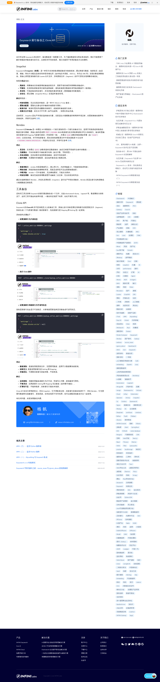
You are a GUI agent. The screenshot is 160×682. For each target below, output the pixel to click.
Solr (124, 350)
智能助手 (128, 379)
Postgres (119, 434)
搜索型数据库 (121, 368)
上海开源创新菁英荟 (124, 372)
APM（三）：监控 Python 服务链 (28, 446)
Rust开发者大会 (128, 479)
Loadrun (132, 612)
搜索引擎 (120, 202)
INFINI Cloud (20, 649)
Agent (133, 276)
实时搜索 (128, 519)
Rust (128, 327)
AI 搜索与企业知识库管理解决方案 (53, 642)
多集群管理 (130, 608)
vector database (135, 431)
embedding (120, 364)
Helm (118, 446)
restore (138, 582)
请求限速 (128, 420)
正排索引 (120, 516)
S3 (117, 401)
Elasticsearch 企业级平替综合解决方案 (54, 649)
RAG (137, 232)
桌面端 (119, 471)
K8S (139, 516)
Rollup (118, 416)
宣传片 (131, 604)
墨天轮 (130, 553)
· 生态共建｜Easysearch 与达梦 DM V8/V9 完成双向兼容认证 (128, 160)
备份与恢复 (120, 261)
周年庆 (136, 457)
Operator (119, 398)
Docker (128, 331)
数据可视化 (130, 593)
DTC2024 (119, 519)
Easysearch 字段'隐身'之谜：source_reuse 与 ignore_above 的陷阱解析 (42, 468)
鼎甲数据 (128, 257)
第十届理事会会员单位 (124, 600)
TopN (125, 416)
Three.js (125, 442)
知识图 (132, 534)
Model (118, 534)
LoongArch (126, 564)
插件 (136, 268)
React (118, 442)
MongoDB (120, 386)
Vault (118, 571)
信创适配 (137, 564)
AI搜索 (136, 217)
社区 (134, 298)
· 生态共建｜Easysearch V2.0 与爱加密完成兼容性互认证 (128, 122)
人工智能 (136, 302)
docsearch (120, 482)
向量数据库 (120, 538)
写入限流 (131, 505)
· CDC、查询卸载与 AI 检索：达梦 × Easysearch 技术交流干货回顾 (128, 146)
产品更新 (120, 228)
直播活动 (127, 405)
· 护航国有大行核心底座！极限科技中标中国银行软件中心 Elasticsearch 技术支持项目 (129, 114)
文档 (38, 118)
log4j (131, 615)
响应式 (138, 449)
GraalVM (127, 294)
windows (138, 412)
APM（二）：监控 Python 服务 (28, 452)
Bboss (118, 246)
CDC (129, 217)
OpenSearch (132, 346)
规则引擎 (126, 283)
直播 (137, 386)
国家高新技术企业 (123, 460)
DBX (118, 220)
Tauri (131, 464)
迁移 (135, 261)
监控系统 (120, 556)
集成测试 (129, 556)
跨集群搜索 (120, 493)
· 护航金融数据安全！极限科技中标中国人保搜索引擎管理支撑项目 (129, 129)
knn (118, 235)
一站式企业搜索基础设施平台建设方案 (55, 653)
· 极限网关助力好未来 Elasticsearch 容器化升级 (128, 88)
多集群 (119, 427)
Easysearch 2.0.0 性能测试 (25, 463)
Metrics (134, 442)
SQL (136, 575)
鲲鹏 (127, 254)
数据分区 (129, 353)
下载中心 (84, 649)
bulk (137, 361)
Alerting (128, 575)
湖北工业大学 (121, 464)
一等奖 (128, 357)
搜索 (134, 291)
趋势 (131, 527)
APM (125, 316)
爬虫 (118, 479)
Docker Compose (122, 335)
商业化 (135, 305)
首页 (83, 9)
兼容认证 (134, 224)
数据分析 (120, 309)
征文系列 (137, 490)
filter (124, 446)
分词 (118, 268)
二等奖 (119, 302)
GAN (125, 534)
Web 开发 (126, 438)
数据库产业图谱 (122, 501)
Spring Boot (135, 427)
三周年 (128, 457)
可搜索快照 (129, 434)
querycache (133, 446)
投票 (134, 324)
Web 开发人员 (121, 468)
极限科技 (120, 457)
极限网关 (126, 206)
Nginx (118, 405)
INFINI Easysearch (22, 642)
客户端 (125, 220)
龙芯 (131, 582)
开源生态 (126, 298)
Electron (127, 471)
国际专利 (120, 357)
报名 (127, 475)
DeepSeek (120, 412)
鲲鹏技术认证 (121, 545)
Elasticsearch (120, 198)
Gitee (127, 324)
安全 (118, 206)
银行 (134, 283)
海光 (124, 582)
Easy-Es (119, 320)
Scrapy (135, 475)
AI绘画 (138, 527)
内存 (124, 527)
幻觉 (118, 276)
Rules (131, 287)
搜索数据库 (135, 512)
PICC (134, 206)
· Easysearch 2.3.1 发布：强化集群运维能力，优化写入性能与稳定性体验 (128, 168)
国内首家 (120, 593)
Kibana (138, 423)
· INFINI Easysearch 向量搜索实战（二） (127, 176)
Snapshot (136, 398)
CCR (134, 228)
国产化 (132, 246)
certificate (129, 412)
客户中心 (84, 642)
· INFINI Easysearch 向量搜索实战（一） (127, 183)
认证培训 (120, 475)
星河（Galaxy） (122, 541)
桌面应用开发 (134, 468)
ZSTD (135, 243)
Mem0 (118, 280)
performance (127, 268)
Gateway (119, 209)
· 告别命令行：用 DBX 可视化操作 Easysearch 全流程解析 (128, 153)
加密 (124, 571)
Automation (120, 383)
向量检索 (129, 232)
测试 (118, 527)
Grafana (124, 401)
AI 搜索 (119, 379)
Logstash (130, 383)
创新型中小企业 (122, 512)
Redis (128, 523)
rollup (125, 394)
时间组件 (120, 453)
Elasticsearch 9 (128, 390)
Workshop (136, 375)
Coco (129, 261)
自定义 (125, 272)
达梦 (126, 224)
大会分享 (120, 608)
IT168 (118, 316)
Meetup (119, 409)
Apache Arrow (121, 604)
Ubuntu (119, 420)
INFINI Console (121, 423)
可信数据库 (131, 578)
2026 (123, 235)
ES (125, 409)
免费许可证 (130, 516)
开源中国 (129, 386)
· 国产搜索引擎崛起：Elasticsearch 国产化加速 (129, 95)
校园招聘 (136, 460)
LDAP (118, 549)
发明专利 (120, 353)
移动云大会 (120, 589)
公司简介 (103, 642)
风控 (124, 287)
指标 (131, 423)
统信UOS (136, 254)
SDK (137, 434)
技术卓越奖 (120, 313)
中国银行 (131, 198)
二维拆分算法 (121, 567)
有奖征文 (129, 486)
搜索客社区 (137, 405)
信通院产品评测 (133, 589)
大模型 (125, 276)
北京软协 (120, 597)
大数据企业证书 (128, 586)
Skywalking (133, 316)
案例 (116, 9)
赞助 (118, 298)
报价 (109, 9)
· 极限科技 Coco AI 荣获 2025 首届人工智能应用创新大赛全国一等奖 (128, 74)
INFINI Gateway (121, 615)
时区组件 (129, 453)
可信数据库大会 (122, 239)
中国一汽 (135, 549)
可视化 (133, 220)
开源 (125, 246)
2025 (136, 364)
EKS (129, 490)
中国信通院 (132, 538)
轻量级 (135, 327)
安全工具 (133, 571)
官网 (118, 438)
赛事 (118, 305)
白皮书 (119, 497)
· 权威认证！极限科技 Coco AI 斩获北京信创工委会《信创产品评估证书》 (129, 138)
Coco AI (127, 209)
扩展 (133, 272)
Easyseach (120, 486)
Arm (118, 586)
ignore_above (121, 346)
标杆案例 (133, 541)
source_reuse (129, 342)
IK (139, 265)
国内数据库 (120, 553)
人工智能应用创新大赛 (124, 361)
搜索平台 (120, 254)
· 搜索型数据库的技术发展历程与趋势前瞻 (129, 81)
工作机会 (103, 653)
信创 (134, 213)
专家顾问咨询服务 (22, 657)
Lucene (119, 294)
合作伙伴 (103, 649)
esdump (119, 342)
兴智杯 (127, 302)
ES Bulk (124, 431)
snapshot (126, 265)
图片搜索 (120, 575)
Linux (118, 564)
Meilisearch (120, 327)
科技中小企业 (132, 493)
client (126, 427)
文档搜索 (129, 482)
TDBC (138, 235)
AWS (118, 350)
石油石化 (120, 324)
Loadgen (126, 549)
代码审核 (135, 320)
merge (119, 390)
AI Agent (133, 280)
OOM (134, 523)
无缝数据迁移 (121, 612)
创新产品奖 (132, 313)
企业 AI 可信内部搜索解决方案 (52, 646)
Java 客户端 (120, 250)
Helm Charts (120, 560)
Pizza (135, 471)
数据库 (119, 224)
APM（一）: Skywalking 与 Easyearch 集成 (31, 457)
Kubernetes (134, 394)
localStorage (128, 449)
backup (137, 339)
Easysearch (24, 46)
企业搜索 (133, 409)
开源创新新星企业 (123, 375)
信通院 (131, 235)
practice (119, 449)
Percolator (120, 291)
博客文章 (84, 653)
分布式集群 (120, 505)
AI (138, 272)
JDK (134, 294)
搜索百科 (120, 331)
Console (130, 250)
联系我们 (103, 646)
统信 (118, 582)
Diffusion (132, 530)
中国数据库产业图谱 (124, 243)
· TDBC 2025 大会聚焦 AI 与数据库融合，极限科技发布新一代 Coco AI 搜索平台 (129, 66)
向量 (133, 265)
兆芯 (139, 560)
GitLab (127, 320)
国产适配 (131, 560)
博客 (18, 19)
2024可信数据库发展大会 (125, 508)
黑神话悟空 (120, 490)
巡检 (127, 228)
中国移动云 (133, 567)
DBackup (119, 257)
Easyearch (132, 350)
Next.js (135, 438)
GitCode (138, 390)
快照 (118, 265)
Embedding (120, 578)
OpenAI (129, 364)
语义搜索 (120, 232)
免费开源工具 (21, 653)
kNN (118, 283)
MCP (125, 280)
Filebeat (133, 416)
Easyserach (133, 335)
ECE (118, 431)
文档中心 (84, 646)
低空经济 (126, 305)
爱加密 (138, 202)
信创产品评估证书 (123, 213)
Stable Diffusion (121, 530)
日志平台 (132, 545)
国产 (127, 291)
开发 (118, 272)
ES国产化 (120, 523)
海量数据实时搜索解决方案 (51, 657)
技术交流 (84, 657)
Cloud (118, 394)
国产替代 (128, 339)
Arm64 (128, 398)
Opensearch (133, 401)
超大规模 (134, 501)
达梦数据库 (120, 217)
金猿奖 (128, 309)
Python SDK (128, 497)
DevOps (119, 339)
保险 (118, 287)
